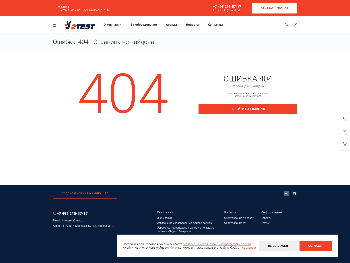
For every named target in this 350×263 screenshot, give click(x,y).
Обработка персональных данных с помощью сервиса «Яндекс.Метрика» (185, 229)
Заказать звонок (274, 8)
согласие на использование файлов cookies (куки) (217, 244)
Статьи (265, 223)
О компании (112, 24)
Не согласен (278, 245)
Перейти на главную (248, 109)
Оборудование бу (235, 223)
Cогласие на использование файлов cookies (184, 223)
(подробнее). (248, 247)
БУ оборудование (144, 24)
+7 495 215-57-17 (227, 7)
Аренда (171, 24)
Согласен (316, 245)
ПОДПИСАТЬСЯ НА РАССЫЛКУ (82, 193)
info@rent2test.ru (232, 10)
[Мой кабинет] (295, 25)
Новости (192, 24)
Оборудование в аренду (239, 218)
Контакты (215, 24)
